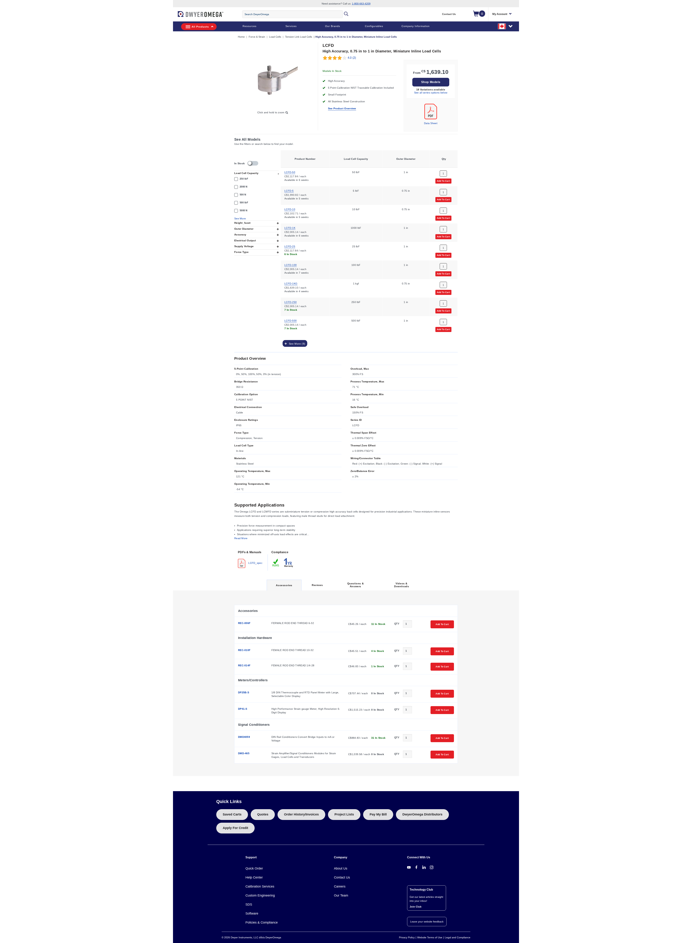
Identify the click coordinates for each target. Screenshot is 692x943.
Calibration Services (259, 886)
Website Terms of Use (429, 937)
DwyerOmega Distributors (422, 814)
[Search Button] (346, 14)
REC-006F (244, 623)
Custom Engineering (260, 895)
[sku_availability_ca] (252, 163)
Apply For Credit (235, 828)
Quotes (262, 814)
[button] (505, 26)
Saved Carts (232, 814)
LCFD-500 (290, 320)
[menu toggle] (189, 26)
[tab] (251, 559)
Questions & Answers (355, 585)
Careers (339, 886)
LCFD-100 (290, 264)
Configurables (374, 26)
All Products (200, 26)
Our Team (341, 895)
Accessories (284, 587)
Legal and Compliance (457, 937)
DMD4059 (244, 736)
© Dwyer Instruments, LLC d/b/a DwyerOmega (251, 937)
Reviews (317, 585)
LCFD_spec (255, 562)
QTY (396, 623)
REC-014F (244, 665)
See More (240, 218)
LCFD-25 (289, 246)
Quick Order (254, 868)
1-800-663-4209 (361, 3)
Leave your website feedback (426, 921)
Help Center (254, 877)
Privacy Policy (407, 937)
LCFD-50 (289, 172)
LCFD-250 (290, 301)
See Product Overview (342, 108)
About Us (340, 868)
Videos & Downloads (401, 585)
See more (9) (296, 343)
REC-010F (244, 650)
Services (291, 26)
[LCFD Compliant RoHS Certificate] (275, 562)
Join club (416, 906)
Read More (241, 538)
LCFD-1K (289, 227)
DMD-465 (243, 753)
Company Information (416, 26)
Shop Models (430, 82)
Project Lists (344, 814)
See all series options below (430, 92)
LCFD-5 (289, 190)
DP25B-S (243, 692)
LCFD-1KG (290, 283)
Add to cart (443, 181)
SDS (248, 904)
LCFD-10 (289, 209)
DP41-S (242, 708)
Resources (249, 26)
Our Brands (332, 26)
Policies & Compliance (261, 922)
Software (251, 913)
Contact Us (449, 14)
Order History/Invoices (301, 814)
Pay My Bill (378, 814)
